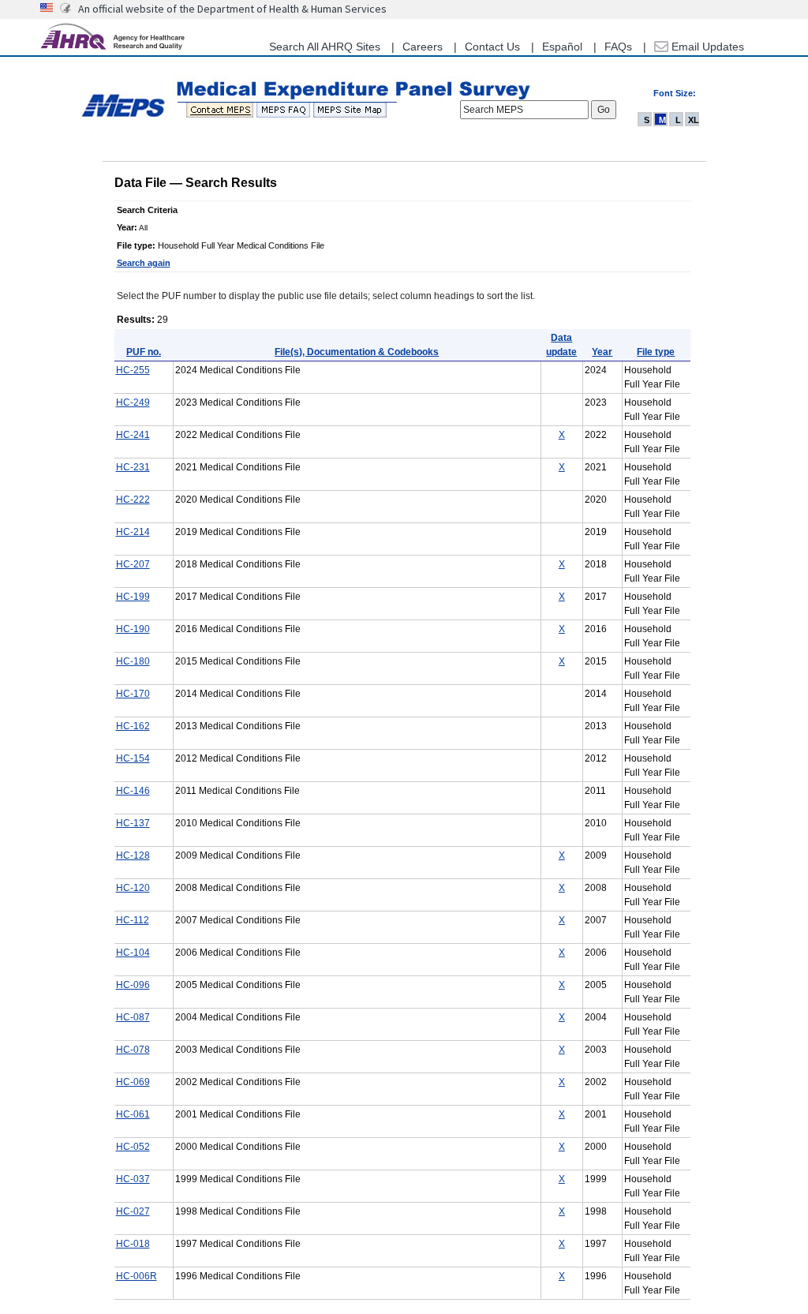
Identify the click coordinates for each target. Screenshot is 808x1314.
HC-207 (133, 564)
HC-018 (133, 1243)
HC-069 (133, 1082)
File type (656, 352)
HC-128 (133, 855)
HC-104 (133, 952)
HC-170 (133, 693)
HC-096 (133, 984)
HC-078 (133, 1049)
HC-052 (133, 1146)
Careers (422, 46)
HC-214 (133, 531)
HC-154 (133, 758)
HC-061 (133, 1114)
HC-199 (133, 596)
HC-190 (133, 629)
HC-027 (133, 1211)
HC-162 (133, 726)
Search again (143, 263)
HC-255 (133, 370)
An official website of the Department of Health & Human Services (232, 9)
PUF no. (143, 352)
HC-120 (133, 887)
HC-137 (133, 823)
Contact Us (492, 46)
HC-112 (132, 920)
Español (562, 46)
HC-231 (133, 467)
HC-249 (133, 402)
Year (602, 352)
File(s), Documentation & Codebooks (357, 352)
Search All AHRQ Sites (324, 46)
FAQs (618, 46)
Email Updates (706, 46)
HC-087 (133, 1017)
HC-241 (133, 434)
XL (693, 120)
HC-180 (133, 661)
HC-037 (133, 1179)
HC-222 (133, 499)
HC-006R (136, 1276)
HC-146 (133, 790)
